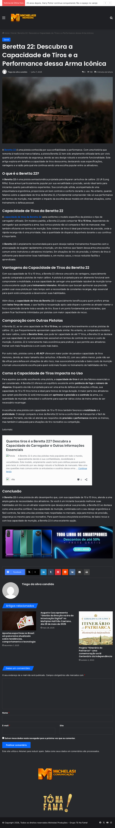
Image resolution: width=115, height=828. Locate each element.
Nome (5, 713)
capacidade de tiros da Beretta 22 (22, 216)
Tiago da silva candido (17, 72)
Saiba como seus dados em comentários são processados (72, 751)
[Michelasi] (23, 17)
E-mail (6, 725)
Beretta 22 (10, 149)
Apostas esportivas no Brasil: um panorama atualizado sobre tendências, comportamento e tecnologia (18, 637)
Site (62, 725)
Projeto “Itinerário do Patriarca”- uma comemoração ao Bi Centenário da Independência (95, 652)
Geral (13, 33)
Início (6, 33)
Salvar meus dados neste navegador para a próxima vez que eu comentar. (40, 738)
